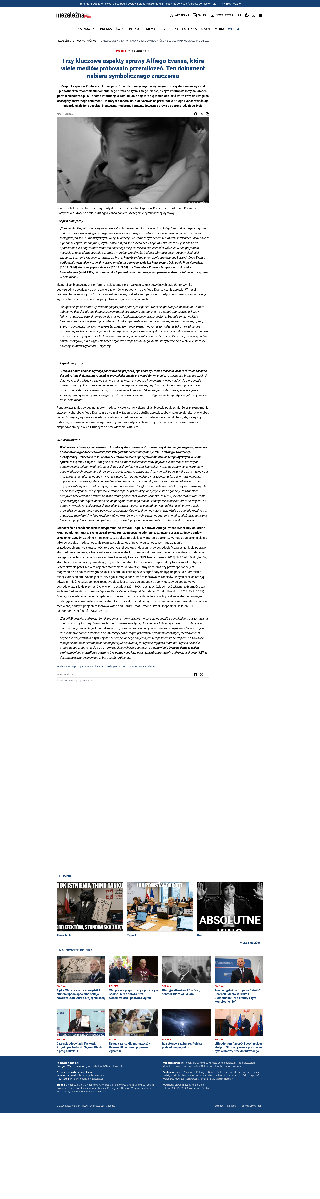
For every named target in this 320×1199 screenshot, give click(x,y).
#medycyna (110, 666)
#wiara (142, 666)
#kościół (132, 666)
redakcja (68, 114)
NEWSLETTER (224, 15)
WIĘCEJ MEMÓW (250, 942)
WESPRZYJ (182, 15)
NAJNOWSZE (87, 29)
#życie (151, 666)
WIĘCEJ (233, 29)
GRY (163, 29)
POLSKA (106, 29)
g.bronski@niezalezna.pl (91, 1075)
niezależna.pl (65, 40)
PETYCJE (135, 29)
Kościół (91, 40)
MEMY (151, 29)
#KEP (88, 666)
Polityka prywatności (252, 1105)
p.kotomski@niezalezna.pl (88, 1078)
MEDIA (219, 29)
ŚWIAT (120, 29)
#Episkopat (78, 666)
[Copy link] (207, 114)
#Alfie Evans (63, 666)
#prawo (122, 666)
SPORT (206, 29)
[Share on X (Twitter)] (201, 114)
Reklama (232, 1105)
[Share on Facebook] (195, 114)
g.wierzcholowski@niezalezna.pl (104, 1066)
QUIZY (174, 29)
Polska (80, 40)
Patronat (218, 1105)
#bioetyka (97, 666)
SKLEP (202, 15)
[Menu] (260, 15)
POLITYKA (189, 29)
